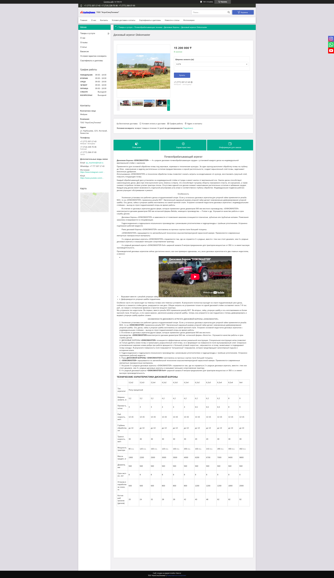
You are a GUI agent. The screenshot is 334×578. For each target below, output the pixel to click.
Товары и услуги (125, 27)
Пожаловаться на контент (176, 575)
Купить (182, 75)
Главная (83, 20)
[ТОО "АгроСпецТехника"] (87, 12)
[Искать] (228, 12)
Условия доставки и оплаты (123, 20)
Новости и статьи (172, 20)
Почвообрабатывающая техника (148, 27)
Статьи (83, 47)
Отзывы (84, 42)
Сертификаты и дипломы (150, 20)
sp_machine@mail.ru (94, 163)
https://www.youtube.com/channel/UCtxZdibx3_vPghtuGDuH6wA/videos (92, 178)
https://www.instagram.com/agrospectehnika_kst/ (92, 172)
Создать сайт (109, 2)
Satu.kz (178, 573)
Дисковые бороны (171, 27)
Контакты (104, 20)
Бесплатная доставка (128, 124)
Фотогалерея (189, 20)
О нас (93, 20)
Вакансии (84, 51)
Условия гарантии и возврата (93, 56)
